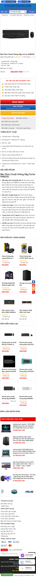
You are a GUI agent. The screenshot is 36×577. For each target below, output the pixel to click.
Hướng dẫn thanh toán (8, 529)
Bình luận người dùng (24, 128)
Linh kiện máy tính (16, 15)
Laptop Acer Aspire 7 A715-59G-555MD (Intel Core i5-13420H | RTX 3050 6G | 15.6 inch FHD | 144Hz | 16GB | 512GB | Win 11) (24, 426)
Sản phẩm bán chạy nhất (9, 121)
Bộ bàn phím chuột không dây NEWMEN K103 (8, 398)
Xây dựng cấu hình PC (8, 534)
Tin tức (32, 11)
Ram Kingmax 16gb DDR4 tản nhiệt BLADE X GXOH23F (25, 312)
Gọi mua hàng (7, 574)
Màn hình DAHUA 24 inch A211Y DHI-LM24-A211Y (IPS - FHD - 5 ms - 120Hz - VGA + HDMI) (23, 464)
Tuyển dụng (5, 506)
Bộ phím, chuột (29, 15)
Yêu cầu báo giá (24, 1)
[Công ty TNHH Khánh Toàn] (18, 8)
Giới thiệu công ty (6, 504)
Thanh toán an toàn (8, 539)
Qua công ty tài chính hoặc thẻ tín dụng (18, 107)
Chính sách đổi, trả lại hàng (10, 516)
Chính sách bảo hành (8, 514)
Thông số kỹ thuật (7, 118)
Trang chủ (4, 15)
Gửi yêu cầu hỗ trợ (7, 531)
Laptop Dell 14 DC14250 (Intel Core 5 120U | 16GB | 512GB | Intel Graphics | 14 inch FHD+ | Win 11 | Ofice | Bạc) (24, 451)
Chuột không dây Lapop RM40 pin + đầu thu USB (8, 258)
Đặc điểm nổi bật (21, 118)
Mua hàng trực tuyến (8, 526)
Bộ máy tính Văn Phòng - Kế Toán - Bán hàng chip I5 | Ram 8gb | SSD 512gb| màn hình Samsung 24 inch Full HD (24, 476)
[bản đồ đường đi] (18, 571)
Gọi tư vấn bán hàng (8, 1)
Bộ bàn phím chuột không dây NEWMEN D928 (26, 398)
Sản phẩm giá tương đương (10, 125)
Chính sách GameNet (8, 519)
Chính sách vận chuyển (8, 511)
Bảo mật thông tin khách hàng (11, 521)
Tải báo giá (4, 536)
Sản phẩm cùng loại (7, 128)
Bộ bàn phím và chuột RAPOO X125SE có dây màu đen (9, 344)
